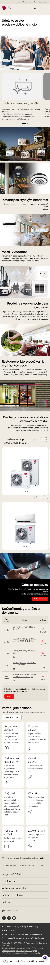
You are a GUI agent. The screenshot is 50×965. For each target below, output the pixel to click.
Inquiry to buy (32, 2)
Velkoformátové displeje (14, 888)
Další (42, 858)
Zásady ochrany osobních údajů (26, 926)
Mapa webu (6, 926)
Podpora (6, 901)
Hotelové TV (8, 881)
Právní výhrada (8, 930)
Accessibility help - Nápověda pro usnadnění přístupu (23, 934)
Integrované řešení (21, 2)
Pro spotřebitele (43, 2)
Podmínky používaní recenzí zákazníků (17, 938)
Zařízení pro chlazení (12, 895)
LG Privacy (39, 938)
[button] (24, 123)
